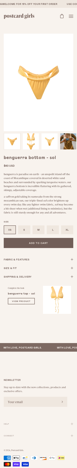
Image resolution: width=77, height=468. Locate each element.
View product (21, 301)
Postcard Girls (17, 450)
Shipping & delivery (18, 276)
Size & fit (10, 268)
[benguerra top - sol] (57, 300)
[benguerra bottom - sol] (12, 141)
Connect (9, 436)
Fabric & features (16, 259)
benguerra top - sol (21, 293)
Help (6, 424)
